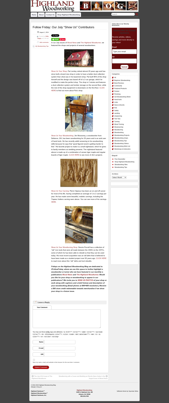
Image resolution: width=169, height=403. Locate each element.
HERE (53, 202)
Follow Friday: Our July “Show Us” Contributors (63, 27)
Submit (124, 67)
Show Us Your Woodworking (62, 136)
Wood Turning (119, 124)
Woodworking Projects (121, 135)
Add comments (44, 42)
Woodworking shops (121, 138)
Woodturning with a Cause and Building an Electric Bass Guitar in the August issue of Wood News (83, 377)
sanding (117, 113)
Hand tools (118, 99)
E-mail (41, 348)
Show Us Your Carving (60, 191)
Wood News (72, 43)
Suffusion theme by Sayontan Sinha (127, 391)
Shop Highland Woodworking (68, 15)
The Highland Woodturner (91, 43)
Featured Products (120, 88)
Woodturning (118, 130)
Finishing (117, 94)
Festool (116, 91)
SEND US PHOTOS (85, 280)
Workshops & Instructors (122, 149)
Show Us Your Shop (59, 71)
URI (42, 354)
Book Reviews (119, 83)
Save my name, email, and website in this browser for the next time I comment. (56, 362)
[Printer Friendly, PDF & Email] (55, 39)
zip (113, 57)
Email (114, 47)
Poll (115, 108)
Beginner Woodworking (122, 80)
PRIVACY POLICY (36, 387)
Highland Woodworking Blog (47, 385)
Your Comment (42, 307)
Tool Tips (117, 119)
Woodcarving (118, 127)
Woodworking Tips (43, 46)
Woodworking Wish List (122, 146)
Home (34, 15)
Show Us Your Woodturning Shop (64, 247)
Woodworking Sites (121, 164)
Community (118, 86)
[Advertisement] (122, 225)
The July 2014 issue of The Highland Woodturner (42, 377)
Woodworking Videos (121, 143)
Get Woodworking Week (122, 97)
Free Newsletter (120, 159)
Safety (116, 110)
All (36, 46)
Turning (117, 121)
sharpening (118, 116)
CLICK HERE (74, 155)
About (41, 15)
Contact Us (50, 15)
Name (41, 342)
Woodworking (119, 132)
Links (116, 102)
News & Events (119, 105)
